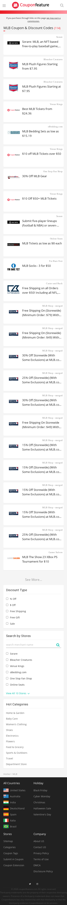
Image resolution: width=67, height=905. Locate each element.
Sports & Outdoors (16, 752)
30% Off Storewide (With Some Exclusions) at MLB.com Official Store (42, 357)
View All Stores (16, 693)
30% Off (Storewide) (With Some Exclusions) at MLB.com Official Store (42, 402)
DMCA (37, 865)
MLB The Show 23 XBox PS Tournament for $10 (39, 559)
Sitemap (8, 841)
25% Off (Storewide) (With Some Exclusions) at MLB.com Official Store (42, 380)
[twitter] (30, 884)
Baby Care (12, 718)
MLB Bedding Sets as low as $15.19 (40, 133)
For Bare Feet (56, 261)
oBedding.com (55, 126)
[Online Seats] (13, 244)
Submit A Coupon (13, 859)
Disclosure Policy (43, 871)
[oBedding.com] (13, 132)
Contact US (40, 847)
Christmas (39, 802)
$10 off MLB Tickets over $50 (41, 154)
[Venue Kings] (13, 110)
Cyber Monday (42, 796)
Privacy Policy (41, 853)
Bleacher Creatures (53, 59)
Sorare (59, 37)
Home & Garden (15, 713)
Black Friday (40, 790)
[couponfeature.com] (30, 5)
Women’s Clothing (16, 724)
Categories (9, 847)
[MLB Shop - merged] (13, 312)
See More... (33, 579)
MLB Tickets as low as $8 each (42, 243)
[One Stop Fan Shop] (13, 177)
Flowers (10, 741)
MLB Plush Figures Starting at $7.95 (41, 88)
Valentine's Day (42, 814)
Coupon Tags (10, 853)
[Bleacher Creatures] (13, 65)
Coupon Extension (13, 865)
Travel (9, 758)
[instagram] (37, 884)
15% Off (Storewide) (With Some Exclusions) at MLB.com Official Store (42, 447)
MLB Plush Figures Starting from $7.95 (40, 66)
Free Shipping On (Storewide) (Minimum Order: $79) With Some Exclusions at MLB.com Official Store (41, 313)
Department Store (16, 764)
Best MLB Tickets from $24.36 (37, 111)
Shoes (9, 730)
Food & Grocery (15, 747)
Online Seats (56, 238)
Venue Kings (56, 104)
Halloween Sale (42, 808)
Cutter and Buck (54, 283)
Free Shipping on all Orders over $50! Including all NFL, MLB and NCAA (40, 290)
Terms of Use (41, 859)
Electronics (12, 735)
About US (39, 841)
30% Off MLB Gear (34, 176)
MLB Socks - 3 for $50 (36, 266)
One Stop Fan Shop (53, 171)
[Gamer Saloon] (13, 558)
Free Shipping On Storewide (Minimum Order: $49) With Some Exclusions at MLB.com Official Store (41, 425)
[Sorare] (13, 43)
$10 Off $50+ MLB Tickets (39, 198)
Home (6, 774)
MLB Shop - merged (52, 306)
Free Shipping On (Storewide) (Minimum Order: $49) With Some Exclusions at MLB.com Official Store (41, 335)
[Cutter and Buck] (13, 289)
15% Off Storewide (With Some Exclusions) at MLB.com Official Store (42, 492)
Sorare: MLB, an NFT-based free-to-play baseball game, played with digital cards (40, 44)
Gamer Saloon (56, 552)
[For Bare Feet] (13, 267)
